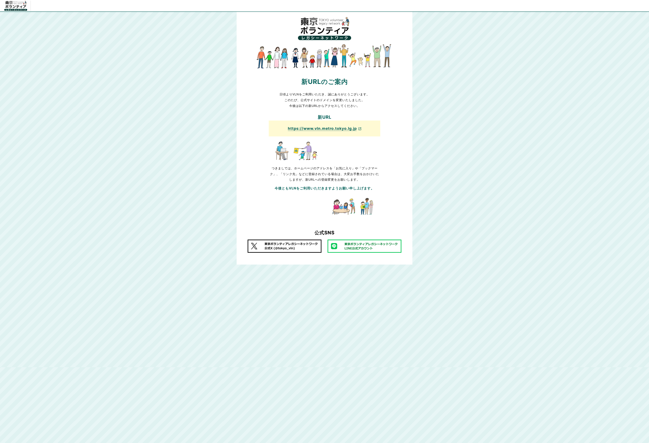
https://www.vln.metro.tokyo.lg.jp (322, 128)
